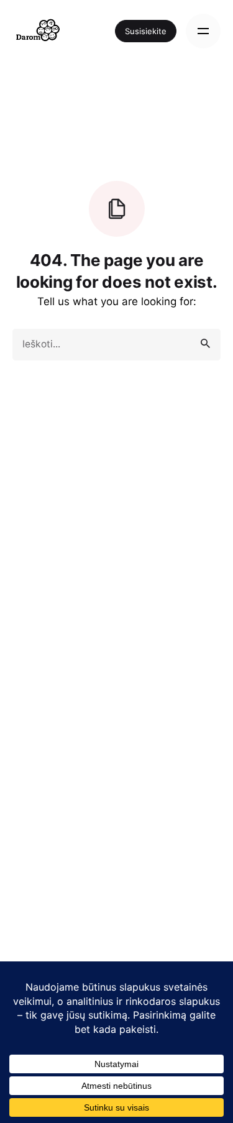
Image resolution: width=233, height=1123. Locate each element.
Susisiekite (146, 31)
